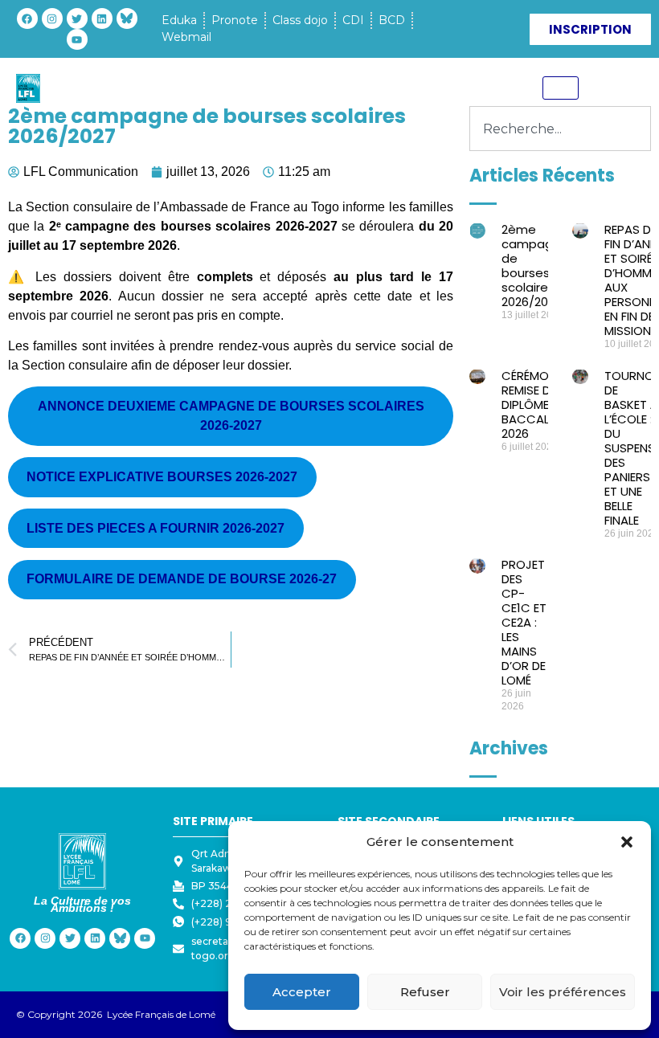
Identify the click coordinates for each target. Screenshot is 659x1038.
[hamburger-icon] (560, 88)
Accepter (301, 991)
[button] (627, 842)
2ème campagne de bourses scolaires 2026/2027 (534, 265)
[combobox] (560, 128)
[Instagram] (52, 18)
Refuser (425, 991)
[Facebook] (27, 18)
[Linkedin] (102, 18)
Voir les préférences (562, 991)
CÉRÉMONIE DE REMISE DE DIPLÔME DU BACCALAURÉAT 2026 (547, 404)
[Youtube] (77, 39)
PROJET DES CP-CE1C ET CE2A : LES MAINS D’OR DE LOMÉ (523, 622)
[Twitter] (77, 18)
